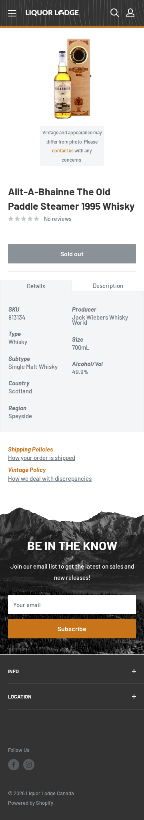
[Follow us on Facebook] (13, 764)
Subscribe (72, 628)
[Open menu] (12, 13)
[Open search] (114, 12)
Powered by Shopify (30, 803)
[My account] (130, 12)
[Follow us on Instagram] (28, 764)
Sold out (72, 253)
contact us (63, 150)
